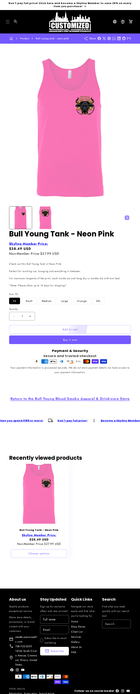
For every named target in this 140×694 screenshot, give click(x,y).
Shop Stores (78, 626)
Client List (77, 632)
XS (14, 301)
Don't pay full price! (55, 420)
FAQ (73, 652)
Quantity (13, 309)
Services (76, 637)
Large (64, 301)
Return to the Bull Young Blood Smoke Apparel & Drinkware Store (70, 398)
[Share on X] (104, 38)
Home (74, 621)
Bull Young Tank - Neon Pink (39, 530)
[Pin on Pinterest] (109, 38)
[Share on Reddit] (124, 38)
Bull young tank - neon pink (52, 38)
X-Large (82, 301)
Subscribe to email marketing (55, 640)
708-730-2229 (23, 646)
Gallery (75, 642)
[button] (8, 22)
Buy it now (70, 340)
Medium (47, 301)
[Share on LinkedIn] (119, 38)
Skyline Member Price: (28, 243)
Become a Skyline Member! (103, 420)
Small (29, 301)
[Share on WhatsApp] (114, 38)
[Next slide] (127, 218)
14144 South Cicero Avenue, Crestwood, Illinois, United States (26, 658)
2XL (98, 301)
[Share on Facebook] (99, 38)
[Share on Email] (129, 38)
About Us (76, 647)
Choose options (39, 554)
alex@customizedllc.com (26, 639)
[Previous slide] (13, 218)
